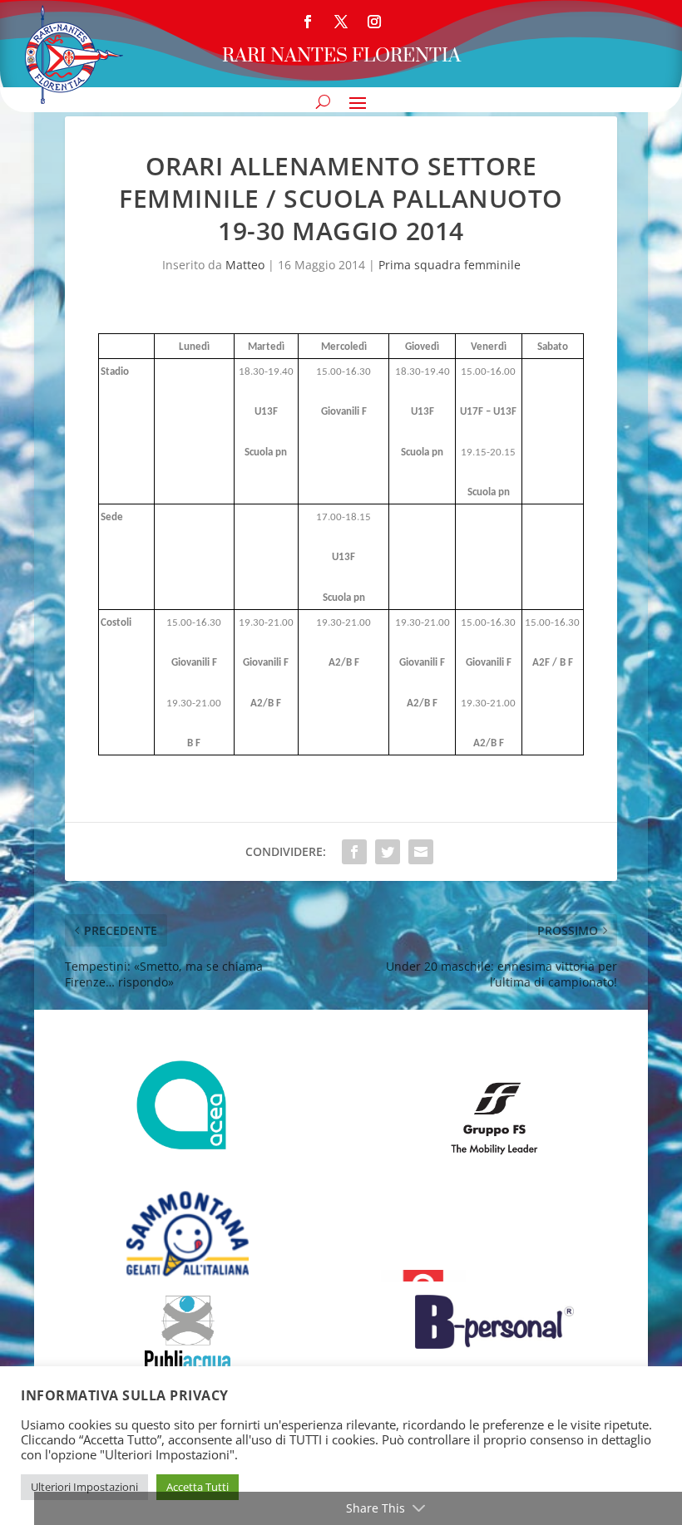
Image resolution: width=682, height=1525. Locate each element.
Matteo (244, 265)
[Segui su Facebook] (307, 21)
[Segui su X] (341, 21)
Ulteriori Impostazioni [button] (84, 1486)
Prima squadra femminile (449, 265)
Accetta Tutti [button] (197, 1486)
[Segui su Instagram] (374, 21)
